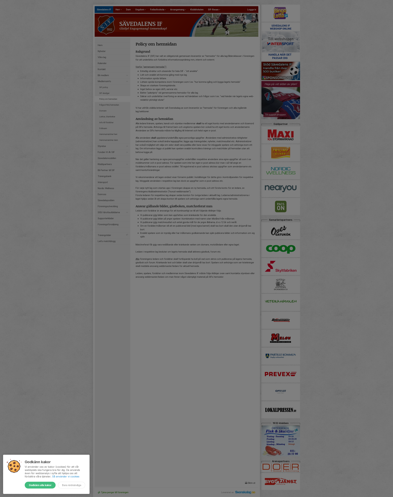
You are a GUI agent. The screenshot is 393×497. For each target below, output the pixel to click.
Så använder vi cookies (65, 476)
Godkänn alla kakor (40, 485)
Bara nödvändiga (71, 485)
